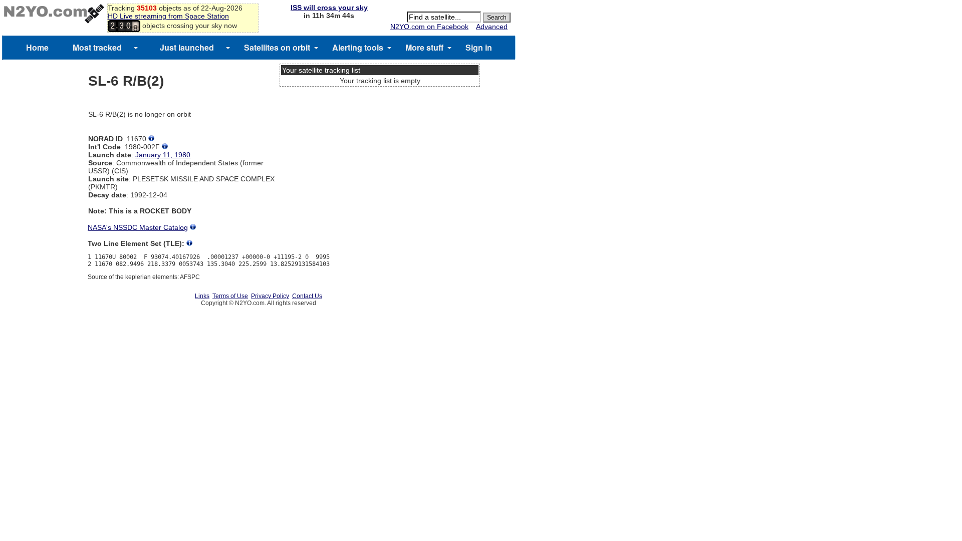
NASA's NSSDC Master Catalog (138, 227)
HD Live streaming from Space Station (168, 16)
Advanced (492, 27)
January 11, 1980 (162, 155)
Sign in (478, 47)
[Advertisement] (380, 128)
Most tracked (97, 47)
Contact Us (307, 296)
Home (37, 47)
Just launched (187, 47)
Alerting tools (357, 47)
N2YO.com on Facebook (429, 27)
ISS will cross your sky (329, 8)
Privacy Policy (270, 296)
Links (202, 296)
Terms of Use (230, 296)
